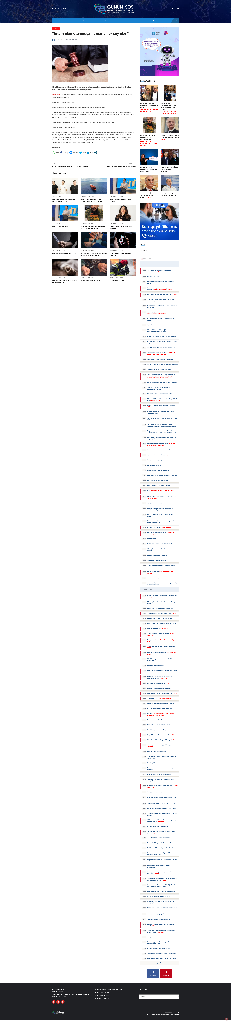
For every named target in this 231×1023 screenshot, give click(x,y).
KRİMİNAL (138, 20)
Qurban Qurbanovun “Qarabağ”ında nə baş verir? (162, 382)
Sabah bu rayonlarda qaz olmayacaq (158, 730)
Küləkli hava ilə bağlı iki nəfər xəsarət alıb (159, 543)
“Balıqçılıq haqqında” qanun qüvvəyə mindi (160, 792)
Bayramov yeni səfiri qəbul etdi (159, 683)
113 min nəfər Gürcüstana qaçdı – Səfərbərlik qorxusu (160, 319)
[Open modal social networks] (95, 152)
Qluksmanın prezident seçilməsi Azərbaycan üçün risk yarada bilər (162, 820)
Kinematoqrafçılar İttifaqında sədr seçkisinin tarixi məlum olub (162, 306)
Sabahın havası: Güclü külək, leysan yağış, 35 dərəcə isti (160, 902)
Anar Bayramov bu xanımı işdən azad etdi (162, 693)
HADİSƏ (144, 20)
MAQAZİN (157, 20)
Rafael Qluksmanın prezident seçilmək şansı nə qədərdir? (161, 832)
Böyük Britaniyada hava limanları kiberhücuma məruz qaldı (161, 659)
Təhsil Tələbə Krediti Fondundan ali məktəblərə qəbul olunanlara (161, 931)
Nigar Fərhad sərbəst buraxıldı (156, 325)
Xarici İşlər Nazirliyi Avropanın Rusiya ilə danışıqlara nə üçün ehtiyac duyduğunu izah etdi (161, 425)
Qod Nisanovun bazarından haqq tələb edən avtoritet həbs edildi (169, 108)
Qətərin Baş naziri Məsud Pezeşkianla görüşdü (161, 647)
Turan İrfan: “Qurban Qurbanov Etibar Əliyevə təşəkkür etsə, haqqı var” (160, 300)
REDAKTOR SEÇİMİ (102, 20)
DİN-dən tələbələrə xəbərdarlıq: (161, 533)
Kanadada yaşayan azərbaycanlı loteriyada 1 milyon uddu (149, 169)
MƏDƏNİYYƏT (124, 20)
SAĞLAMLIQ (151, 20)
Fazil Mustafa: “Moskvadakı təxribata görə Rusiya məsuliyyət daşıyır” (162, 583)
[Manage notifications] (226, 1019)
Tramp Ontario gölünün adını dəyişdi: (161, 634)
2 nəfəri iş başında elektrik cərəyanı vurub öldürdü (162, 364)
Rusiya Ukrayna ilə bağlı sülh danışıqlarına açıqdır (162, 596)
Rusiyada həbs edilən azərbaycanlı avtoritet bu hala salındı (148, 140)
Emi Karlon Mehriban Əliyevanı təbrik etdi (159, 708)
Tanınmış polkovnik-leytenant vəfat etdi (161, 613)
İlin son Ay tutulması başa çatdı (156, 460)
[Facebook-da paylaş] (63, 152)
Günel (61, 40)
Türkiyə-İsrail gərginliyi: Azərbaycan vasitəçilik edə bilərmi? (161, 757)
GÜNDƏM (60, 20)
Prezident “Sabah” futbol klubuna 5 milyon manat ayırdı (161, 798)
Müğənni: (160, 714)
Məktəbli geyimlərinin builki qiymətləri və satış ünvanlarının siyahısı (161, 942)
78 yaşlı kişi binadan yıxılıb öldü (156, 560)
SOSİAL (118, 20)
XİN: (160, 491)
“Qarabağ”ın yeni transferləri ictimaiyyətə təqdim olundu (162, 602)
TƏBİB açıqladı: (161, 312)
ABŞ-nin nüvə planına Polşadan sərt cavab (160, 608)
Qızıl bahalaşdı (151, 538)
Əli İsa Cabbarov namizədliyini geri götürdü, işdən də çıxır (162, 342)
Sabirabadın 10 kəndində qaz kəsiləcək (159, 774)
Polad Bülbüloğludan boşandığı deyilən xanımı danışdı (149, 107)
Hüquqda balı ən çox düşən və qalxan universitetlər (158, 866)
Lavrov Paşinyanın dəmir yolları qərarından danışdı (160, 515)
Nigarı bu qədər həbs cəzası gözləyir (158, 751)
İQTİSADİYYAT (74, 20)
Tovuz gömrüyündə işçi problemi (161, 353)
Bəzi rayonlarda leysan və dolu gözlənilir (159, 393)
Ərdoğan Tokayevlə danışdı (155, 665)
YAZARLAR (132, 20)
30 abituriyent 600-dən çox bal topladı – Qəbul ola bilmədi (162, 814)
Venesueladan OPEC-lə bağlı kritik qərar (159, 369)
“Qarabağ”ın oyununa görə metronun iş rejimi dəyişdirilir (160, 780)
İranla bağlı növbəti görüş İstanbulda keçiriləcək (161, 623)
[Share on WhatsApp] (55, 152)
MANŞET (54, 20)
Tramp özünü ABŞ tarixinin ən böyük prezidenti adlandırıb (161, 566)
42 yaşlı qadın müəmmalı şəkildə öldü (158, 837)
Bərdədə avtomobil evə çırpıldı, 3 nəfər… (159, 688)
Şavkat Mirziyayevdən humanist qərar (158, 896)
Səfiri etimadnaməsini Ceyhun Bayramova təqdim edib (162, 860)
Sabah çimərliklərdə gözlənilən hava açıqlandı (161, 803)
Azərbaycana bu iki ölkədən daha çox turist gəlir (161, 958)
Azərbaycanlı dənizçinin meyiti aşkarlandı (160, 618)
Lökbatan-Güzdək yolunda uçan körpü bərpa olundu (160, 925)
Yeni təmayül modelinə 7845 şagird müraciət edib (162, 953)
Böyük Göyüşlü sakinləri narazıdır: (161, 444)
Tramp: (161, 640)
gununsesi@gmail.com (103, 995)
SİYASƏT (66, 20)
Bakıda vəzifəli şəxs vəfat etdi (158, 455)
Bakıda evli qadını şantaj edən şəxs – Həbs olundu (162, 808)
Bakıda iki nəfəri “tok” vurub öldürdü (158, 470)
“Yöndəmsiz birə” (159, 698)
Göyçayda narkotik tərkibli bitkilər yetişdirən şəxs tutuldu (162, 549)
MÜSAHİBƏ (112, 20)
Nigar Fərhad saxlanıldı (60, 226)
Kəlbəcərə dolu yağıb (153, 276)
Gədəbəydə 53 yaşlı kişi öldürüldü (64, 253)
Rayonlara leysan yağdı (159, 527)
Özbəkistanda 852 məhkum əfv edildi (158, 919)
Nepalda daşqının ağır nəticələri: (161, 653)
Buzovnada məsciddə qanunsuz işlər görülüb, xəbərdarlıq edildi (161, 412)
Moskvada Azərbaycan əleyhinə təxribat (162, 786)
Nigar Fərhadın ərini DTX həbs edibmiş (158, 485)
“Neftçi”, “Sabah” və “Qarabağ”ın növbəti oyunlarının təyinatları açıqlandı (159, 330)
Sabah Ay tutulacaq (153, 763)
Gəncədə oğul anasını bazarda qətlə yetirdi (160, 359)
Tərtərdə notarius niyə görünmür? (157, 914)
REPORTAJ (93, 20)
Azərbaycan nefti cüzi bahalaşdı (157, 555)
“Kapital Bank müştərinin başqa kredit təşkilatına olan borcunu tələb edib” (162, 879)
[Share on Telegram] (89, 152)
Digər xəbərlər (160, 963)
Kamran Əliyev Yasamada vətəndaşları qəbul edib (162, 475)
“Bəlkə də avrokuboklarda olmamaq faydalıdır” (161, 376)
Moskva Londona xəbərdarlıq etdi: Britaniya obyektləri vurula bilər (160, 853)
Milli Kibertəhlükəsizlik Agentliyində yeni (161, 740)
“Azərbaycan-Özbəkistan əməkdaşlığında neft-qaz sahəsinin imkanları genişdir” (161, 885)
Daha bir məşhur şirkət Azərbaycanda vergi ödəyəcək (160, 768)
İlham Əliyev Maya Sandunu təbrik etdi (158, 948)
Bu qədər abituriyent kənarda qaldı (157, 826)
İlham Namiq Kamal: (160, 572)
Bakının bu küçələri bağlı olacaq (156, 720)
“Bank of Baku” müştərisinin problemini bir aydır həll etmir (161, 872)
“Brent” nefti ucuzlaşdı (154, 578)
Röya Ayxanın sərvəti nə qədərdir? (157, 480)
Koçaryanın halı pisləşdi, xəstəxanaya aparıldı (169, 194)
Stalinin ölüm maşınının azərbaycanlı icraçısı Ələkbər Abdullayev (160, 677)
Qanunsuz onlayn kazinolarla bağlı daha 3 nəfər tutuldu (161, 288)
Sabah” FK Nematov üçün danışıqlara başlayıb (161, 406)
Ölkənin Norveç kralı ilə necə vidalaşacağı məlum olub (162, 418)
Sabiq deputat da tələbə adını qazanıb (158, 450)
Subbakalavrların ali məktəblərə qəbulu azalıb (161, 891)
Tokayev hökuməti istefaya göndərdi (158, 503)
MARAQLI (163, 20)
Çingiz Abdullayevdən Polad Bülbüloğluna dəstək (162, 671)
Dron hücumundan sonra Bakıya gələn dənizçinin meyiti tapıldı (161, 438)
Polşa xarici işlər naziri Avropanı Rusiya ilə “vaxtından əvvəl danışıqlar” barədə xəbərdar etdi (162, 431)
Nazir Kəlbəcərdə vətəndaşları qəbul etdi (162, 294)
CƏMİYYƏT (82, 20)
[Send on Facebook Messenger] (73, 152)
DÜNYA (88, 20)
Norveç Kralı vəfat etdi (154, 465)
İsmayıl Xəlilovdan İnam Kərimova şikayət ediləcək (169, 169)
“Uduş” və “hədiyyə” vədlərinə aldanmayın (161, 497)
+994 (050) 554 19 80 (103, 992)
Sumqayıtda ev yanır (117, 280)
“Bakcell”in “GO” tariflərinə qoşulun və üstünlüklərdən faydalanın (158, 388)
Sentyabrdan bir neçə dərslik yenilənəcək (159, 937)
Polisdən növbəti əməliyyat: (90, 280)
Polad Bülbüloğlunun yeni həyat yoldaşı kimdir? (147, 195)
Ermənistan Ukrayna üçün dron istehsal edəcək (161, 843)
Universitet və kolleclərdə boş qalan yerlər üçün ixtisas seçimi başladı (161, 521)
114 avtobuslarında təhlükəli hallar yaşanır (160, 270)
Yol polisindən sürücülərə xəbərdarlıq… (161, 735)
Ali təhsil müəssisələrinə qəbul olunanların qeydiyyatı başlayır (160, 509)
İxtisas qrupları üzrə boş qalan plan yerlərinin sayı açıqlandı (162, 908)
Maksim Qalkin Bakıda (157, 628)
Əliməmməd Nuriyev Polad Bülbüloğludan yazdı (161, 336)
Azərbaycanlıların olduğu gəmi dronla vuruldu (161, 703)
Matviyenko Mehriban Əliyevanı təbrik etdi (160, 848)
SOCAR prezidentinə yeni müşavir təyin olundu (161, 347)
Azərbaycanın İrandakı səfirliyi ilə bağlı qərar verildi (160, 282)
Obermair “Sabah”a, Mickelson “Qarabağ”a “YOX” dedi (162, 399)
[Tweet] (82, 152)
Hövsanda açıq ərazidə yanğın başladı (158, 724)
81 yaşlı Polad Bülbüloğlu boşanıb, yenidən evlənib (170, 137)
